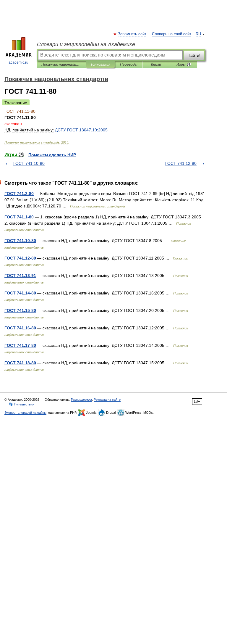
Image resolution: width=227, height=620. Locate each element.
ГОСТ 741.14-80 (20, 293)
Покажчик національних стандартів (61, 64)
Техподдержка (81, 399)
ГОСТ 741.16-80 (20, 328)
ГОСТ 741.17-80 (20, 345)
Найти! (193, 55)
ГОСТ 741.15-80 (20, 310)
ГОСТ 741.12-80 (181, 163)
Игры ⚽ (183, 64)
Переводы (128, 64)
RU (198, 34)
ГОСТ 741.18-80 (20, 362)
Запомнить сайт (132, 34)
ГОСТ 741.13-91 (20, 275)
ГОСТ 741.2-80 (19, 193)
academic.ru (18, 62)
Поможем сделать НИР (52, 154)
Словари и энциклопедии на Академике (86, 44)
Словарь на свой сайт (171, 34)
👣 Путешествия (21, 404)
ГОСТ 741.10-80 (29, 163)
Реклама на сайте (107, 399)
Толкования (100, 64)
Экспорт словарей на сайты (25, 412)
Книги (156, 64)
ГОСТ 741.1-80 (19, 217)
